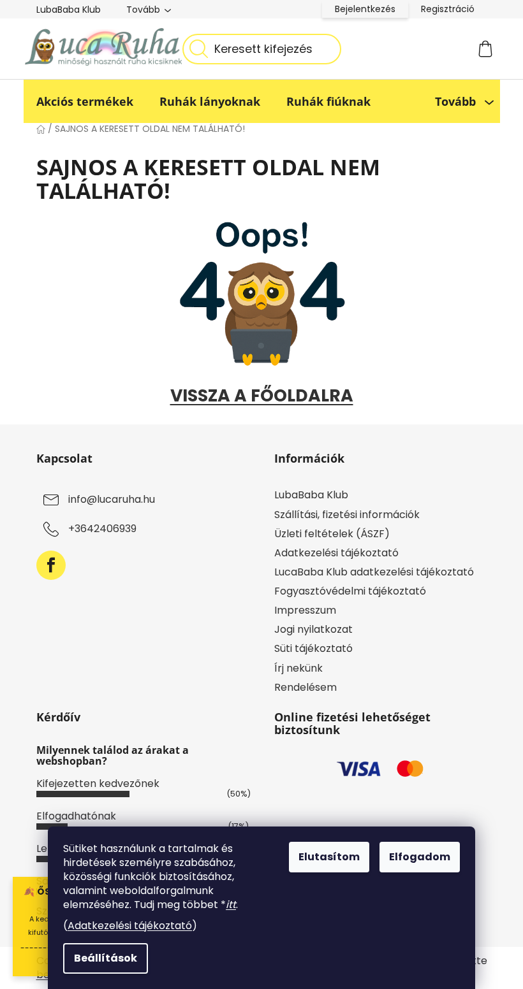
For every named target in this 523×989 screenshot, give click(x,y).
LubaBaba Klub (68, 9)
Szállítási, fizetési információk (347, 514)
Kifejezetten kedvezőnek (97, 783)
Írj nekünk (298, 668)
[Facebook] (51, 565)
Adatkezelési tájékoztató (130, 925)
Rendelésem (305, 687)
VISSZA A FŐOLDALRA (261, 395)
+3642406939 (102, 529)
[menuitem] (85, 101)
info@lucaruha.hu (111, 500)
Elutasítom (329, 856)
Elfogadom (419, 856)
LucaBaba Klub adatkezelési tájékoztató (374, 572)
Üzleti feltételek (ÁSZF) (332, 533)
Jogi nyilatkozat (313, 629)
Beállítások (105, 958)
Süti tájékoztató (313, 648)
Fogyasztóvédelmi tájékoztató (350, 591)
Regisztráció (448, 9)
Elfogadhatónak (76, 816)
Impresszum (305, 610)
